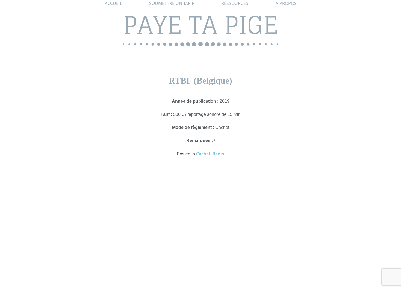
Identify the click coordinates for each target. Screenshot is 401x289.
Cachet (203, 154)
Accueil (113, 3)
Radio (218, 154)
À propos (286, 3)
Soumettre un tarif (171, 3)
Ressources (234, 3)
